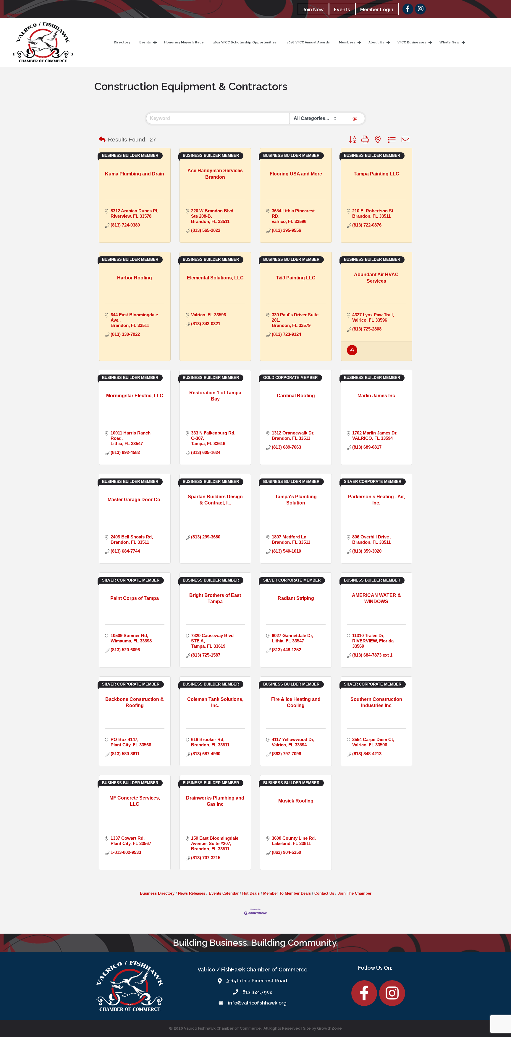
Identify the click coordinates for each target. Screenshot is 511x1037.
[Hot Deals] (352, 353)
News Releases (191, 893)
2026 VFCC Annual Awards (308, 42)
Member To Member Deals (287, 893)
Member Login (376, 9)
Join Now (313, 9)
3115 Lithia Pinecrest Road (256, 981)
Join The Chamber (354, 893)
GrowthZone (329, 1028)
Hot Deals (251, 893)
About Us (376, 42)
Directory (122, 42)
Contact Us (324, 893)
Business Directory (157, 893)
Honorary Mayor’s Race (184, 42)
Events (342, 9)
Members (347, 42)
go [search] (354, 118)
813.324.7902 (257, 992)
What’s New (449, 42)
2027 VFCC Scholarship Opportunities (244, 42)
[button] (102, 140)
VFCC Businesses (411, 42)
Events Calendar (224, 893)
